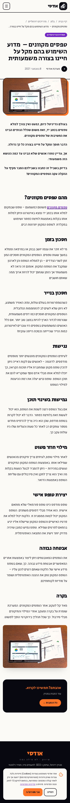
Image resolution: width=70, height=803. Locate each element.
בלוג (52, 21)
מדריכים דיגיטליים (37, 21)
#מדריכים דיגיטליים (56, 34)
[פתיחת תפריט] (6, 6)
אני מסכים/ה (32, 792)
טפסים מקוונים (57, 207)
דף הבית (63, 21)
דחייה (50, 792)
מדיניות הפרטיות (27, 784)
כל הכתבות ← (50, 703)
